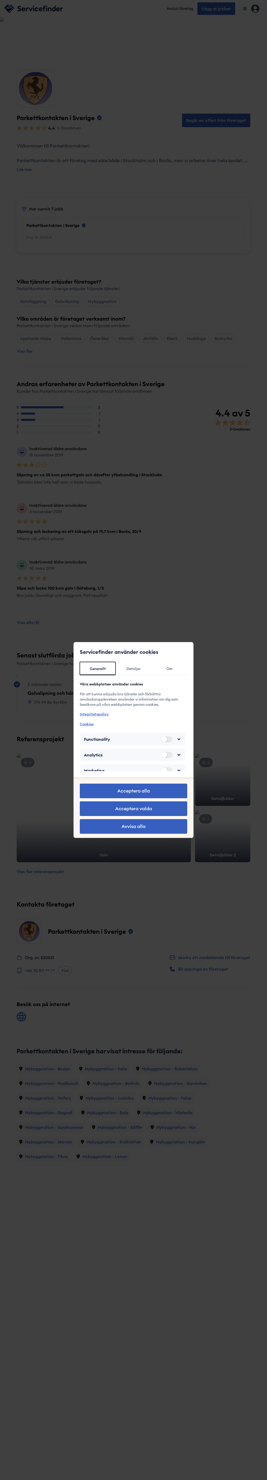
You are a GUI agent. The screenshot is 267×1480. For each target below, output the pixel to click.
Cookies (87, 724)
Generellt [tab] (98, 668)
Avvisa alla (133, 826)
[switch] (167, 739)
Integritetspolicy (94, 714)
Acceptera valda (133, 809)
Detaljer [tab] (133, 668)
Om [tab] (169, 668)
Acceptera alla (133, 791)
